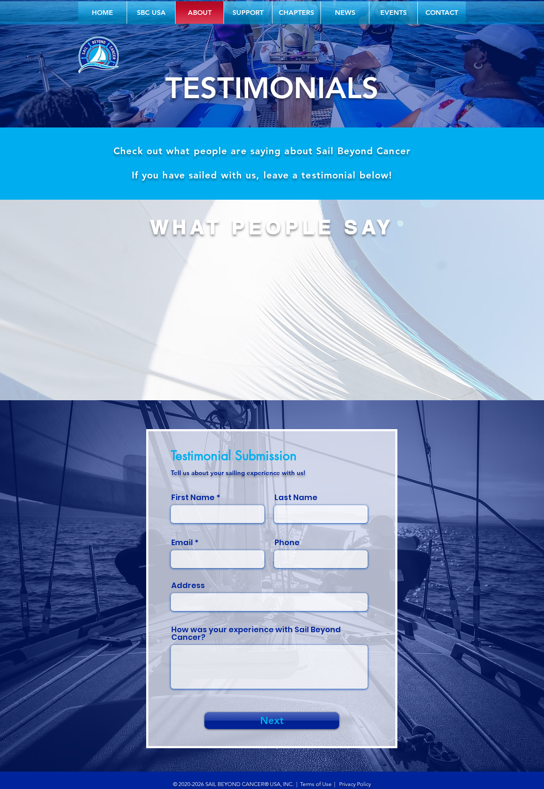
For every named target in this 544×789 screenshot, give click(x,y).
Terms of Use (316, 784)
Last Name (296, 497)
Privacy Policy (354, 784)
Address (188, 585)
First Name (193, 497)
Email (182, 542)
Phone (287, 542)
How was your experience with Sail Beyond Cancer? (256, 633)
